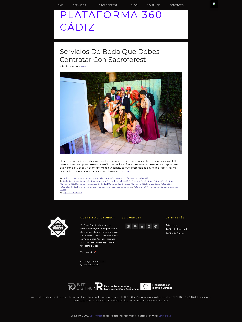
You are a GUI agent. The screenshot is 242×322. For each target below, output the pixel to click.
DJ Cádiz (102, 184)
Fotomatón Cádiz (68, 187)
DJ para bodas (76, 178)
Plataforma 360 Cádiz (159, 187)
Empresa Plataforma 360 (133, 184)
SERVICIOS (79, 5)
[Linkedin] (128, 226)
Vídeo (147, 178)
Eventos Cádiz (153, 184)
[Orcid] (156, 226)
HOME (59, 5)
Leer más (126, 171)
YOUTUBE (153, 5)
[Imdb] (149, 226)
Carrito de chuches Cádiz (119, 181)
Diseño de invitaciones (86, 184)
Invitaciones (83, 187)
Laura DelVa (165, 315)
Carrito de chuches (96, 181)
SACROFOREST (108, 5)
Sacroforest (96, 315)
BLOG (134, 5)
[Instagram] (142, 226)
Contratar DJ (137, 181)
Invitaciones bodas (99, 187)
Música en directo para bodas (129, 178)
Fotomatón (109, 178)
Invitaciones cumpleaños (120, 187)
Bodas (66, 178)
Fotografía (98, 178)
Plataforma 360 (140, 187)
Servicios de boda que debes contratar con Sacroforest (110, 55)
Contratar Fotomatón (154, 181)
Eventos (88, 178)
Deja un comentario (72, 192)
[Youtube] (135, 226)
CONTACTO (177, 5)
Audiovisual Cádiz (71, 181)
